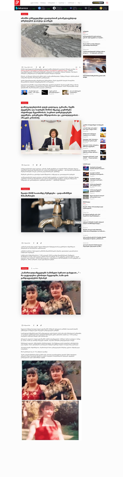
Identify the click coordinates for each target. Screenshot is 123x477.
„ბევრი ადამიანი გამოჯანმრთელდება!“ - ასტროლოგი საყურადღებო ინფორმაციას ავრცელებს (54, 91)
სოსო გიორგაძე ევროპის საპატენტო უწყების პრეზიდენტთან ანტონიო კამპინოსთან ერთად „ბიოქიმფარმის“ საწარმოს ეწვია (94, 238)
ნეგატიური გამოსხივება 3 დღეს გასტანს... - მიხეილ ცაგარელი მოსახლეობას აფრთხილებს (90, 157)
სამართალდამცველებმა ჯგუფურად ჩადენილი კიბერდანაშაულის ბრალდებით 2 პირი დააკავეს (98, 190)
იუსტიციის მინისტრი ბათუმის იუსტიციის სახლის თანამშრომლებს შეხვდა (93, 222)
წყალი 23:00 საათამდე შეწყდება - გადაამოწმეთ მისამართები (92, 44)
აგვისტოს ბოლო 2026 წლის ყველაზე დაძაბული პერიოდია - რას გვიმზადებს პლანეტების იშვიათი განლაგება (90, 151)
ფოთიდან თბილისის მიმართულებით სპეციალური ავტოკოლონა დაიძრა (92, 245)
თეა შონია (35, 268)
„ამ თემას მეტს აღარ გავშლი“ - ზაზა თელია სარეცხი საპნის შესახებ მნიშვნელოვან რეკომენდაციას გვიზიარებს (34, 91)
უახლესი (85, 31)
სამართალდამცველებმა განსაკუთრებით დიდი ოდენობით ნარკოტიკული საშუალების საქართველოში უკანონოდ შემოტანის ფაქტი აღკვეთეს (96, 185)
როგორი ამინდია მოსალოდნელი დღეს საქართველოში (93, 207)
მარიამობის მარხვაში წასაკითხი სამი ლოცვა (94, 76)
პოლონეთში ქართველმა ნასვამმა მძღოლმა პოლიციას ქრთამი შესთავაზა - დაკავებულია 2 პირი (97, 168)
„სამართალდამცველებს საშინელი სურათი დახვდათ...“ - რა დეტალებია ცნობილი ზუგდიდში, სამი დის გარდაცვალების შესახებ (94, 52)
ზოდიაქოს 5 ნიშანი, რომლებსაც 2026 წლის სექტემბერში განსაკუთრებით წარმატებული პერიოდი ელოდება (91, 146)
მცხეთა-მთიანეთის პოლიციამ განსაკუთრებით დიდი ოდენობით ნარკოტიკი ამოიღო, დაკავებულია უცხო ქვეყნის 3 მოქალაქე (97, 196)
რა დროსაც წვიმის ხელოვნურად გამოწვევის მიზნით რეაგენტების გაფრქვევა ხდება (49, 69)
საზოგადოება (25, 188)
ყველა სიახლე (34, 2)
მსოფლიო (24, 14)
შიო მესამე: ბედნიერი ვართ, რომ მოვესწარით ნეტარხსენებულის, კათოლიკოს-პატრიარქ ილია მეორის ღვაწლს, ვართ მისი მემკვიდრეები (92, 215)
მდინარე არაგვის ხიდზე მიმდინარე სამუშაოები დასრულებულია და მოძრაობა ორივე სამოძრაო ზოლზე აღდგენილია (94, 230)
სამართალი (86, 164)
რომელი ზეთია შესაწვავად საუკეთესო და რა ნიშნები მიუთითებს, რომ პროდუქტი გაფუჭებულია (89, 134)
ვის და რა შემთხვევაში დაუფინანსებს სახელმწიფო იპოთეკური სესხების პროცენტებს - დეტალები (75, 91)
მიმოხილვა (86, 202)
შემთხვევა (24, 268)
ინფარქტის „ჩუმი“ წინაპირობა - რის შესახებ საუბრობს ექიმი (90, 140)
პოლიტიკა (43, 2)
